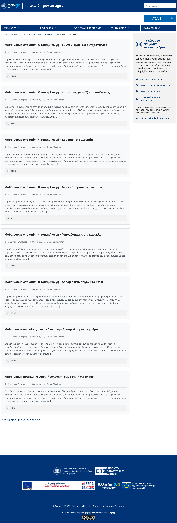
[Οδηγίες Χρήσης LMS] (137, 91)
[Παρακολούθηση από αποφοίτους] (137, 99)
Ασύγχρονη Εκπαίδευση (87, 27)
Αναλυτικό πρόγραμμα (151, 79)
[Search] (173, 5)
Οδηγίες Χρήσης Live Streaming (155, 85)
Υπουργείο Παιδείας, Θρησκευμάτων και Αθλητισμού (98, 506)
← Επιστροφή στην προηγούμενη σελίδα (21, 419)
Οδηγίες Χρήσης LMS (150, 91)
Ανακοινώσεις (151, 27)
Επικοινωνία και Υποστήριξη (103, 512)
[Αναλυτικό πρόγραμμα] (137, 79)
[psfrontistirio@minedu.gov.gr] (137, 119)
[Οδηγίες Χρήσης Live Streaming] (137, 85)
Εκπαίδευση (46, 27)
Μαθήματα (10, 27)
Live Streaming (117, 27)
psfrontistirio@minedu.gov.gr (155, 118)
